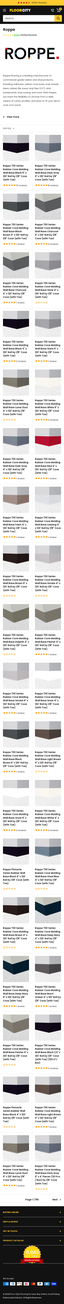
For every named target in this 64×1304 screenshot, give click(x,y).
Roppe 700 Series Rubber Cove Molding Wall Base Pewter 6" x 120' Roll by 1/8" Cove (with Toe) (15, 1052)
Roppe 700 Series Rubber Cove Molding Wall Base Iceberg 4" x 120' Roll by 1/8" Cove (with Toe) (48, 524)
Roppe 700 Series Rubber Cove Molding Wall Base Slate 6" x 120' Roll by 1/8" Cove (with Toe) (47, 348)
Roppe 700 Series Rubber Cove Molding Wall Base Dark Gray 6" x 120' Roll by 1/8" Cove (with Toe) (47, 172)
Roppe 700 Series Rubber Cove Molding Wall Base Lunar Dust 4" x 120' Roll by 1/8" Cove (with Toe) (15, 407)
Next (55, 1199)
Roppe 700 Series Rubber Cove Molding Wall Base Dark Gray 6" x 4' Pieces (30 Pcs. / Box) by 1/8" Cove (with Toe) (48, 1174)
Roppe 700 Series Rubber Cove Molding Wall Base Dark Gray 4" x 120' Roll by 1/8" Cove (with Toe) (15, 465)
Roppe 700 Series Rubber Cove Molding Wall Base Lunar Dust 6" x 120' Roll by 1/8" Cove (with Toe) (15, 1173)
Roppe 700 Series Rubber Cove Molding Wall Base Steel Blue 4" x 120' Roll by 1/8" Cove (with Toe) (47, 876)
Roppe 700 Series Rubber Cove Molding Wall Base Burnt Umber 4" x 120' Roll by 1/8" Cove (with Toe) (48, 993)
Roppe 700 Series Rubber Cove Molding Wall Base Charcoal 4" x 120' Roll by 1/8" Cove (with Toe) (15, 290)
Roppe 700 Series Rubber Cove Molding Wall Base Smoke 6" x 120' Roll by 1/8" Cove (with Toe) (15, 700)
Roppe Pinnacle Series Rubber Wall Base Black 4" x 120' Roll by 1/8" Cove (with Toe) (16, 1114)
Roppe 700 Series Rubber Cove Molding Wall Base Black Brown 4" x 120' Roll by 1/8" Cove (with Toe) (15, 231)
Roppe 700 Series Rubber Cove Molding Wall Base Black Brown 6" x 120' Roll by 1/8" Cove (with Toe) (15, 759)
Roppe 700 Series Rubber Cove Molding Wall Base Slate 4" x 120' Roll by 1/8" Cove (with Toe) (47, 290)
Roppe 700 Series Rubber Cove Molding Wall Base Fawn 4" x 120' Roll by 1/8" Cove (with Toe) (15, 524)
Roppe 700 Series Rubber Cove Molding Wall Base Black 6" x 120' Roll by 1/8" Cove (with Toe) (15, 172)
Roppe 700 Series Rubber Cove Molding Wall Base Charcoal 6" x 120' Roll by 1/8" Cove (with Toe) (47, 231)
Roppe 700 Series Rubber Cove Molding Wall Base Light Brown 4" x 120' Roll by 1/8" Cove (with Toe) (48, 759)
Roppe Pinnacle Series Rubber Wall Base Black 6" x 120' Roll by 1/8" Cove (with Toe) (16, 876)
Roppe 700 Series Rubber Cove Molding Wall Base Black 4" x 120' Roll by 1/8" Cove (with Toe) (15, 348)
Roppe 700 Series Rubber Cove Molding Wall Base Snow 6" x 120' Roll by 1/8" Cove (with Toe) (15, 817)
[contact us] (52, 10)
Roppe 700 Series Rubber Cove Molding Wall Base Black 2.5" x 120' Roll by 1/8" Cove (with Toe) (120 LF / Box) (47, 1054)
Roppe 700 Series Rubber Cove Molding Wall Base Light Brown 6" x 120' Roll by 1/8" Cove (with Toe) (48, 1114)
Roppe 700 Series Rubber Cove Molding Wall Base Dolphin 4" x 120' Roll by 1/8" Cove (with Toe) (16, 641)
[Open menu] (4, 10)
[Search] (58, 18)
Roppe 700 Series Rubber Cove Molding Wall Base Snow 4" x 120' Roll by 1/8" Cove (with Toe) (47, 700)
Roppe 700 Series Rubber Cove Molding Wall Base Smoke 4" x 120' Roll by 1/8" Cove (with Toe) (47, 583)
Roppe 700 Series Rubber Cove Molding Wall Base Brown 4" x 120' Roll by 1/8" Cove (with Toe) (15, 934)
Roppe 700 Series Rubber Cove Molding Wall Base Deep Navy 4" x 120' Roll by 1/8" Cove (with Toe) (47, 934)
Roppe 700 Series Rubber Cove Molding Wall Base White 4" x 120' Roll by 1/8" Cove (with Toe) (47, 817)
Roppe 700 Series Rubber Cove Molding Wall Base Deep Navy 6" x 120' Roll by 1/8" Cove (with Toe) (15, 993)
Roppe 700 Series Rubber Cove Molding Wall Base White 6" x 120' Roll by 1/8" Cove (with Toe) (47, 407)
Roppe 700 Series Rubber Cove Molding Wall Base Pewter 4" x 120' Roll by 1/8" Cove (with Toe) (47, 641)
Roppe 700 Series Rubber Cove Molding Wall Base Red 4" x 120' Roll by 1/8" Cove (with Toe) (47, 465)
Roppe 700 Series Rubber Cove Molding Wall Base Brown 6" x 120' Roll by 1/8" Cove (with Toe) (15, 583)
